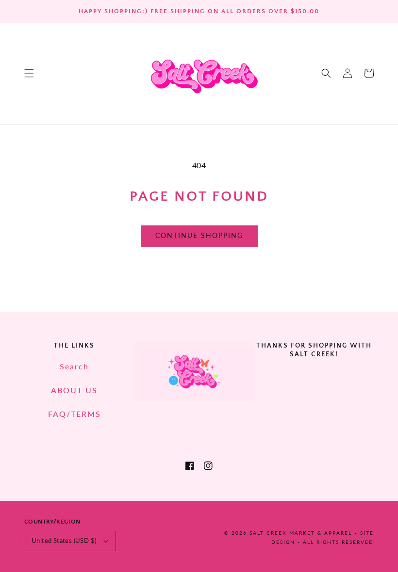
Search (74, 366)
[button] (29, 73)
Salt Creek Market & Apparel (300, 533)
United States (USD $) (64, 540)
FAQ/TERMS (74, 413)
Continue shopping (199, 235)
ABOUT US (74, 390)
